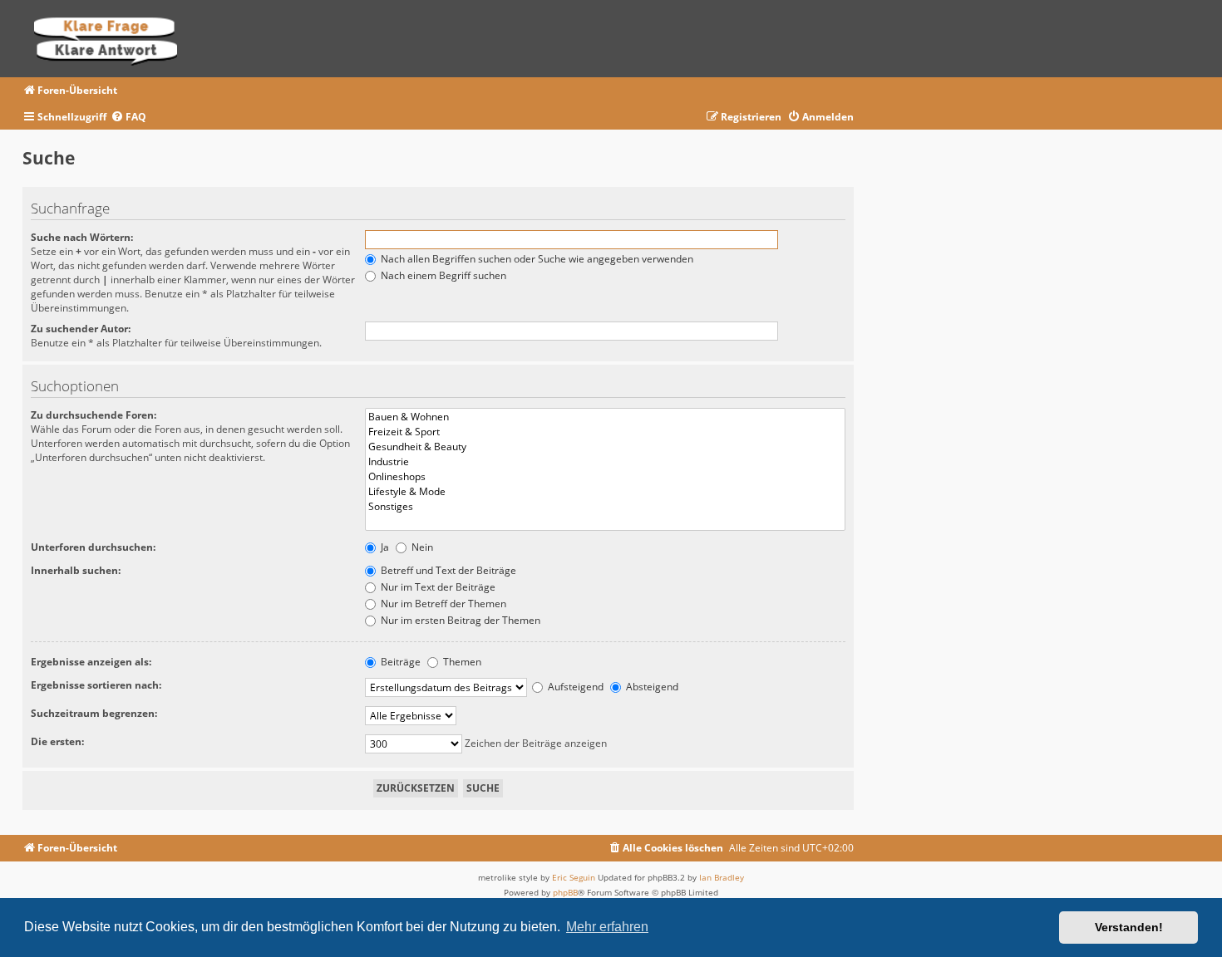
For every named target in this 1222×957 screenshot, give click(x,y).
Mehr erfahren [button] (607, 927)
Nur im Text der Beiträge (436, 587)
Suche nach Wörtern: (82, 237)
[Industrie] (605, 461)
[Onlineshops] (605, 476)
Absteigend (650, 687)
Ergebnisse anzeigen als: (91, 662)
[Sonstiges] (605, 506)
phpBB (565, 892)
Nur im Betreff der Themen (442, 603)
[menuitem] (128, 117)
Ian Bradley (721, 877)
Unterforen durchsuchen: (93, 547)
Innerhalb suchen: (76, 570)
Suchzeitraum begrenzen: (94, 713)
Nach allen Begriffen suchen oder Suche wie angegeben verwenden (535, 259)
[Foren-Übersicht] (111, 38)
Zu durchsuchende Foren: (93, 415)
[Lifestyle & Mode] (605, 491)
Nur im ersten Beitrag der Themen (459, 620)
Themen (461, 662)
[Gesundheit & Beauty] (605, 446)
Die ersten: (57, 741)
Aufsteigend (574, 687)
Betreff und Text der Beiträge (447, 570)
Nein (421, 547)
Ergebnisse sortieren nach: (96, 685)
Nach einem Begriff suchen (442, 275)
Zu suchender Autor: (81, 328)
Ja (383, 547)
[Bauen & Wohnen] (605, 417)
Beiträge (399, 662)
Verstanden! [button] (1129, 927)
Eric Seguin (573, 877)
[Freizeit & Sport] (605, 432)
